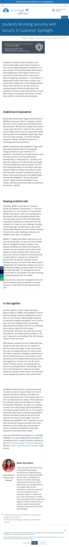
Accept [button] (34, 543)
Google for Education (12, 517)
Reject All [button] (42, 543)
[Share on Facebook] (2, 268)
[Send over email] (2, 279)
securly (6, 522)
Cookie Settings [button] (26, 543)
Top (44, 456)
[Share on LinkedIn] (2, 275)
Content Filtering (10, 515)
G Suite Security (24, 515)
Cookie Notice (31, 534)
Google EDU (36, 515)
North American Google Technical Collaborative (22, 520)
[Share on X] (2, 272)
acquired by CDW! (48, 2)
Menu (65, 17)
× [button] (65, 529)
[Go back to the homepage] (34, 11)
